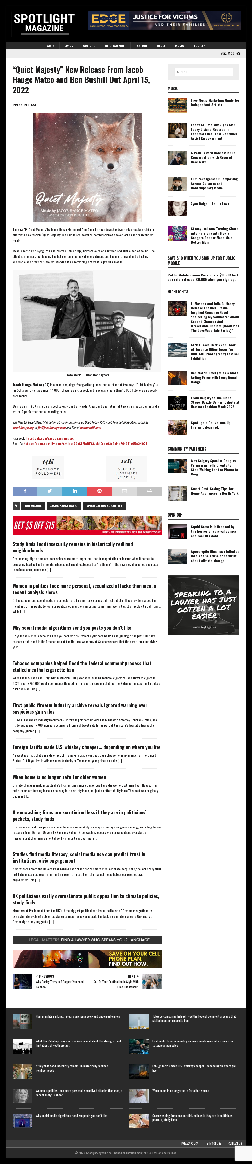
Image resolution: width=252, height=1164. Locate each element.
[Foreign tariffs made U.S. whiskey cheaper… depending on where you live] (139, 1071)
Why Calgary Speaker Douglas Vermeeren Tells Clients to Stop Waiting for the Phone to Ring (214, 467)
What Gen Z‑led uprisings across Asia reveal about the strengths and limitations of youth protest (78, 1043)
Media (161, 46)
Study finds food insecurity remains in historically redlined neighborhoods (73, 547)
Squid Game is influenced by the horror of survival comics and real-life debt (213, 531)
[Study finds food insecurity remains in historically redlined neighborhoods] (22, 1071)
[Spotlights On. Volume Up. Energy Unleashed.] (177, 427)
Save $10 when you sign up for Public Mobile (201, 260)
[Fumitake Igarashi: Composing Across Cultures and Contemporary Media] (177, 184)
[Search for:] (203, 72)
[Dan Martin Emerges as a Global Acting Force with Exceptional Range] (177, 378)
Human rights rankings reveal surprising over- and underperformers (78, 1016)
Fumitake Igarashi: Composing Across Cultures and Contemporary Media (214, 183)
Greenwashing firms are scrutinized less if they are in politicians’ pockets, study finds (79, 815)
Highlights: (178, 292)
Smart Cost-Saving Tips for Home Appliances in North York (214, 490)
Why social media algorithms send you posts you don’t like (72, 627)
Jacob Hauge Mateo (64, 506)
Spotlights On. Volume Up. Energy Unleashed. (211, 424)
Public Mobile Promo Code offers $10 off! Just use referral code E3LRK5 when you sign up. (203, 277)
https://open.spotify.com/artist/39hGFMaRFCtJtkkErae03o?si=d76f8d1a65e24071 (85, 443)
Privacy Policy (189, 1143)
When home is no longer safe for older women (59, 777)
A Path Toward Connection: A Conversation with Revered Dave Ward (213, 157)
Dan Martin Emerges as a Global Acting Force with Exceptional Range (215, 377)
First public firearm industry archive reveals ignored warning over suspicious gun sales (80, 708)
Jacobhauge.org (23, 427)
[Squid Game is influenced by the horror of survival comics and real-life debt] (177, 531)
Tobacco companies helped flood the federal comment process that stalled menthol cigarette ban (82, 666)
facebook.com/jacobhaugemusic (50, 438)
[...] (49, 569)
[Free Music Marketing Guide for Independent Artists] (177, 105)
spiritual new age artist (104, 506)
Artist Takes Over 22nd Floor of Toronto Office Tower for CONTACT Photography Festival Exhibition (215, 351)
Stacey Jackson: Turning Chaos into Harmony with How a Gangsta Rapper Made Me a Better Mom (214, 235)
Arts (50, 46)
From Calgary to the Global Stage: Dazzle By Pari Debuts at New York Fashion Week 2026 (215, 402)
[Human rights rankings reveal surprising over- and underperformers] (22, 1021)
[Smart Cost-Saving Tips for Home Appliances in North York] (177, 493)
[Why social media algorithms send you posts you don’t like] (22, 1121)
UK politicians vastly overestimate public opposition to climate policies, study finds (86, 899)
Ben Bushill (33, 506)
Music (179, 46)
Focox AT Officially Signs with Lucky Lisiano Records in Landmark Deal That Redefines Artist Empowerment (214, 131)
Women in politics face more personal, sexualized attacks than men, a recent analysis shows (84, 589)
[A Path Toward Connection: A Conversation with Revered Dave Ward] (177, 158)
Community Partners (187, 449)
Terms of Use (213, 1143)
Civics (68, 46)
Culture (89, 46)
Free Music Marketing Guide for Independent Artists (215, 102)
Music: (174, 88)
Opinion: (175, 515)
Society (199, 46)
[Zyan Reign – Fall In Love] (177, 208)
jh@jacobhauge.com (51, 427)
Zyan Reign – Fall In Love (210, 203)
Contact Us (235, 1143)
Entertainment (115, 46)
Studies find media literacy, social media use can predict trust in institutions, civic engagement (79, 857)
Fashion (141, 46)
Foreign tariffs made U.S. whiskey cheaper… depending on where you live (87, 746)
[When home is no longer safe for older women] (139, 1096)
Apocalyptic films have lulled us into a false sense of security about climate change (215, 556)
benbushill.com (90, 427)
